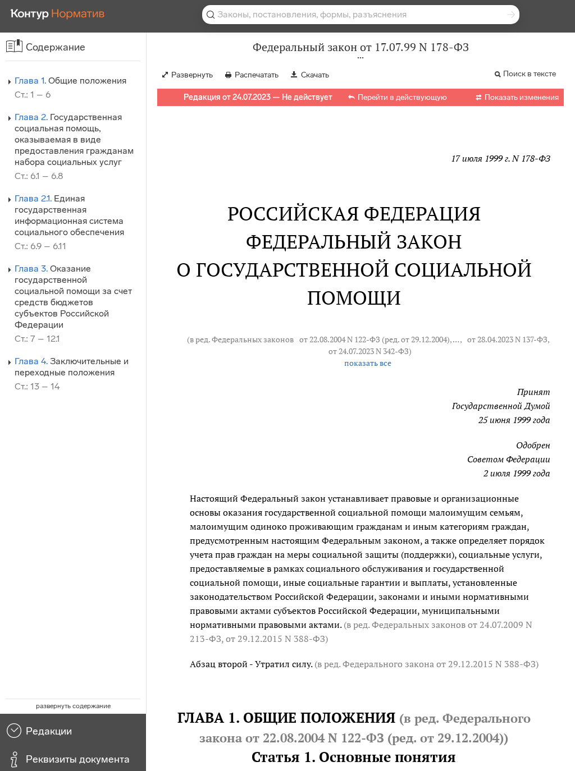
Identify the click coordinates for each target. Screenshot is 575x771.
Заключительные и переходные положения (72, 367)
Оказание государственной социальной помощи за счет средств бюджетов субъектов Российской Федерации (73, 296)
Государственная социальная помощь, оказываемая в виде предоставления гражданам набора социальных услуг (74, 139)
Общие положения (70, 80)
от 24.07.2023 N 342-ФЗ (368, 351)
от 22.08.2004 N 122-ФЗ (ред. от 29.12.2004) (374, 339)
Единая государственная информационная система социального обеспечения (69, 215)
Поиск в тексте (529, 74)
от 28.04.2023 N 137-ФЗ (507, 339)
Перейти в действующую (402, 97)
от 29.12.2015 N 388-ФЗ (275, 638)
